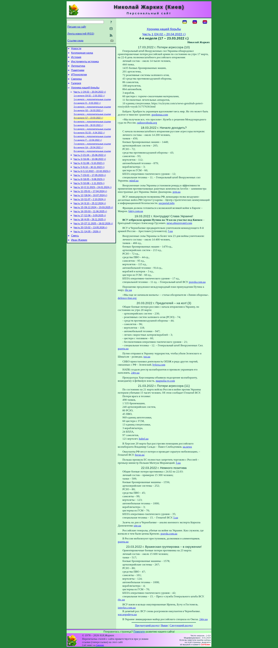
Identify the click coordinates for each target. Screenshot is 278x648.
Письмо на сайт (76, 26)
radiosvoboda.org (147, 122)
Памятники (77, 70)
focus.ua (139, 454)
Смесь (75, 235)
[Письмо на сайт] (111, 28)
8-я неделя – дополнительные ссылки (92, 151)
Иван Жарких (79, 240)
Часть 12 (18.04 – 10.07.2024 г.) (90, 195)
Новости (76, 48)
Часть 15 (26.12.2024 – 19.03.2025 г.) (93, 207)
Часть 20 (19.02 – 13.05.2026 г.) (90, 227)
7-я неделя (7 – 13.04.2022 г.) (88, 140)
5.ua (170, 231)
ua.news (187, 446)
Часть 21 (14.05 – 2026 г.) (87, 231)
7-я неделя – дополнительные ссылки (92, 144)
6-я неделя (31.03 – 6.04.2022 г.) (89, 132)
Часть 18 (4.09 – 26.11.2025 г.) (89, 219)
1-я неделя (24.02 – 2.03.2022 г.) (89, 95)
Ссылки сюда (75, 40)
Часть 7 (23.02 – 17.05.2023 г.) (89, 175)
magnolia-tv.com (165, 380)
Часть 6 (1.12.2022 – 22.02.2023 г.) (91, 171)
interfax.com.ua (127, 607)
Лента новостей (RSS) (80, 33)
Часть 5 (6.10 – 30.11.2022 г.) (88, 167)
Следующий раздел (181, 625)
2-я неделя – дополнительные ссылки (92, 107)
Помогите (139, 631)
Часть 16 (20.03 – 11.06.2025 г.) (90, 211)
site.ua (137, 525)
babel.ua (143, 438)
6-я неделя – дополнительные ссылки (92, 136)
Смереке (100, 645)
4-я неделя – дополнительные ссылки (92, 121)
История (76, 57)
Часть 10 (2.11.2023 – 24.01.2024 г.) (92, 187)
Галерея (76, 83)
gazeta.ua (123, 348)
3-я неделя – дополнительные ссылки (92, 114)
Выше (164, 625)
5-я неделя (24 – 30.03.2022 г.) (88, 125)
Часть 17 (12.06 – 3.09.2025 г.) (89, 215)
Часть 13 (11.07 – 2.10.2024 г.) (89, 199)
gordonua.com (160, 114)
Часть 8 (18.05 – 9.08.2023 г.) (89, 179)
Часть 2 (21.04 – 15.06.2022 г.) (89, 155)
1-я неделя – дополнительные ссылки (92, 99)
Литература (78, 66)
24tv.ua (135, 372)
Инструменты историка (85, 61)
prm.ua (177, 191)
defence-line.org (127, 298)
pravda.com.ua (197, 282)
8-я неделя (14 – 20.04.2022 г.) (88, 147)
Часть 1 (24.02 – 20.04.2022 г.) (89, 92)
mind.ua (134, 180)
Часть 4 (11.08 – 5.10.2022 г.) (88, 163)
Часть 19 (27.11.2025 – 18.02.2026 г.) (93, 223)
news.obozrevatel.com (179, 223)
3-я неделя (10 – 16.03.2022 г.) (88, 110)
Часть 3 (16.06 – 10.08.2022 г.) (89, 159)
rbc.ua (128, 290)
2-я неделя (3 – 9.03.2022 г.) (87, 103)
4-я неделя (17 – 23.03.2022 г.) (88, 118)
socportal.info (167, 203)
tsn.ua (147, 356)
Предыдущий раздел (147, 625)
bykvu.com (159, 364)
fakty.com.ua (135, 211)
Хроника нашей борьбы (85, 87)
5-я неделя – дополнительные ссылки (92, 129)
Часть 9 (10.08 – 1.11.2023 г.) (88, 183)
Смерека (76, 79)
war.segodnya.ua (127, 614)
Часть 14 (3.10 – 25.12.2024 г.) (89, 203)
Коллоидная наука (82, 52)
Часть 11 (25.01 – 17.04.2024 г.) (90, 191)
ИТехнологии (79, 74)
